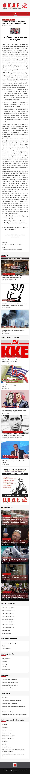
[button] (2, 13)
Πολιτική (4, 664)
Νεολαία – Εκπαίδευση (7, 738)
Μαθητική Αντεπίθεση (7, 688)
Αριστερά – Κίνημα (7, 732)
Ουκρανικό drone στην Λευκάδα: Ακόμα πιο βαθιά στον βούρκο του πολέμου (14, 560)
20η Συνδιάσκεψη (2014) (8, 619)
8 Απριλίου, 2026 (6, 599)
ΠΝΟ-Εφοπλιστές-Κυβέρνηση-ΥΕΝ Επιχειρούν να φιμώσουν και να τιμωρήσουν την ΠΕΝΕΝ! (14, 304)
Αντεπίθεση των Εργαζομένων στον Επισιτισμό (13, 706)
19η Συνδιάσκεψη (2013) (8, 622)
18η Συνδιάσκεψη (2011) (8, 624)
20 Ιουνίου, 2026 (6, 413)
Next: (12, 248)
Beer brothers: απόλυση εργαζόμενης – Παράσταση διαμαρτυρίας (12, 278)
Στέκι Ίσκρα (5, 697)
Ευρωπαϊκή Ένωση (7, 730)
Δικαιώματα (5, 741)
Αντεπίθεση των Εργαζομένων (8, 19)
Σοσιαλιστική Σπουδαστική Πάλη (10, 685)
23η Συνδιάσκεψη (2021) (8, 610)
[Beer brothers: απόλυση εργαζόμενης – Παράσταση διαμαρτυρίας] (15, 267)
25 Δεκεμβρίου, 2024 (7, 25)
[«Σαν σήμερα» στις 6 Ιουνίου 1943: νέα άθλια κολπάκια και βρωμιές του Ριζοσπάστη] (15, 424)
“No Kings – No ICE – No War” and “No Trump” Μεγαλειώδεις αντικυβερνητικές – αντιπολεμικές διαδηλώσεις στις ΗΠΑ (14, 595)
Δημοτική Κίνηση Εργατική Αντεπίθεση (11, 700)
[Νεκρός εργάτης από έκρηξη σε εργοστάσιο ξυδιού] (15, 319)
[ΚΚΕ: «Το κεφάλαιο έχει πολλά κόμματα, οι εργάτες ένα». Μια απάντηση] (15, 349)
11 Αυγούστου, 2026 (7, 307)
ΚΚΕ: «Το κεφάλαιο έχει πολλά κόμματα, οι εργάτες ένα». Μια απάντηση (13, 360)
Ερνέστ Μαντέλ (6, 669)
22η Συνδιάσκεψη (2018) (8, 613)
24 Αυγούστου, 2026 (7, 281)
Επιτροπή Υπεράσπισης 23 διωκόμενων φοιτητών (14, 714)
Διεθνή (4, 744)
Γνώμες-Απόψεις (6, 658)
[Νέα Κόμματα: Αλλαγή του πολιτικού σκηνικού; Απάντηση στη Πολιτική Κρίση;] (15, 399)
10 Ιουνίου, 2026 (6, 439)
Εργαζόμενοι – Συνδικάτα (8, 735)
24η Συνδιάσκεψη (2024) (8, 607)
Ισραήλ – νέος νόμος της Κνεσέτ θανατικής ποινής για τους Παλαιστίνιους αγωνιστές (14, 541)
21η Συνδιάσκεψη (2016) (8, 616)
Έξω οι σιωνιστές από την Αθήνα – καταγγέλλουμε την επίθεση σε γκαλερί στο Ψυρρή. (14, 577)
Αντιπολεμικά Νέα (6, 515)
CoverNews (21, 770)
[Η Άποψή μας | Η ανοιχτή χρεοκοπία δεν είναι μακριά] (15, 374)
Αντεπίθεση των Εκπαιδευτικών (10, 682)
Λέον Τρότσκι (5, 666)
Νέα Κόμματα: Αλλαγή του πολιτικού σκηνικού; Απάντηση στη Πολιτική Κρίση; (14, 411)
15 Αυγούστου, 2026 (7, 363)
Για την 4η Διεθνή (6, 630)
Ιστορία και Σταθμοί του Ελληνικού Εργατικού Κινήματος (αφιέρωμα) (13, 750)
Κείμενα (4, 356)
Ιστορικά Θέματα (6, 747)
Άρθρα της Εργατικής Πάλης (8, 379)
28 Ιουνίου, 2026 (6, 388)
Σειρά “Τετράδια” (6, 648)
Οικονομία (4, 661)
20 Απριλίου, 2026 (7, 581)
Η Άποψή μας (17, 379)
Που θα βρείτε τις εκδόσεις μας (9, 643)
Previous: (12, 243)
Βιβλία (4, 645)
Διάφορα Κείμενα (6, 633)
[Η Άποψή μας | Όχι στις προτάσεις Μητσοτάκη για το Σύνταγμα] (15, 450)
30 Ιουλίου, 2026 (6, 333)
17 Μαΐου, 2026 (6, 544)
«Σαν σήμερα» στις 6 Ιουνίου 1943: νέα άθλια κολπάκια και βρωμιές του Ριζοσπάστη (13, 436)
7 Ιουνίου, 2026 (6, 464)
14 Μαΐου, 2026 (6, 562)
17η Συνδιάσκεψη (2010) (8, 627)
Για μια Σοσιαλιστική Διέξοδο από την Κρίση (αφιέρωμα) (13, 754)
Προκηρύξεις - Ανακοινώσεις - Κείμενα (15, 356)
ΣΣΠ (3, 709)
